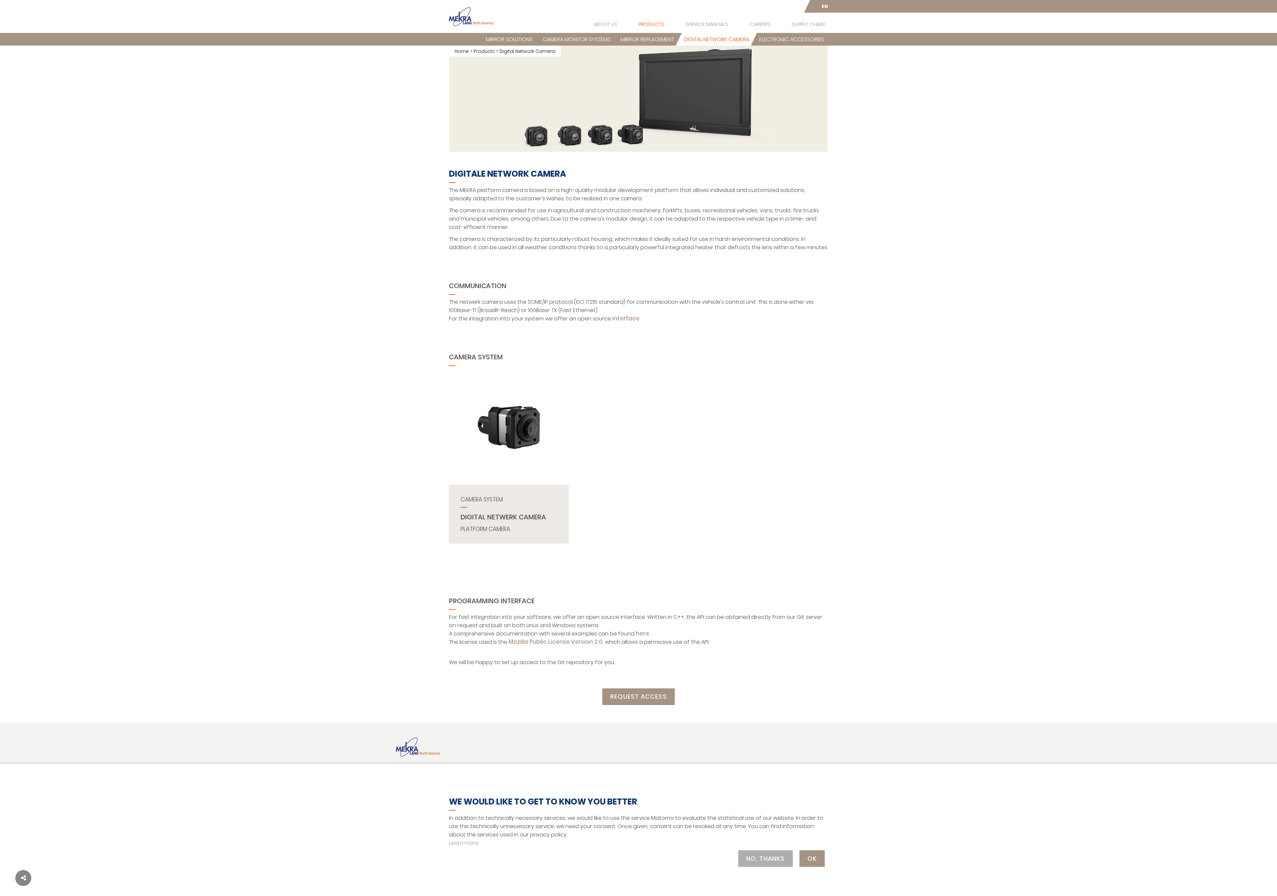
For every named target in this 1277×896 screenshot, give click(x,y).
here (642, 633)
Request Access (638, 696)
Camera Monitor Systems (577, 39)
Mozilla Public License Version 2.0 (555, 642)
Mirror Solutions (509, 39)
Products (651, 24)
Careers (760, 24)
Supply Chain (808, 24)
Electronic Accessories (791, 39)
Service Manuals (707, 24)
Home (462, 51)
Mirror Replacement (647, 39)
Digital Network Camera (716, 39)
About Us (605, 24)
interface (625, 318)
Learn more (464, 842)
